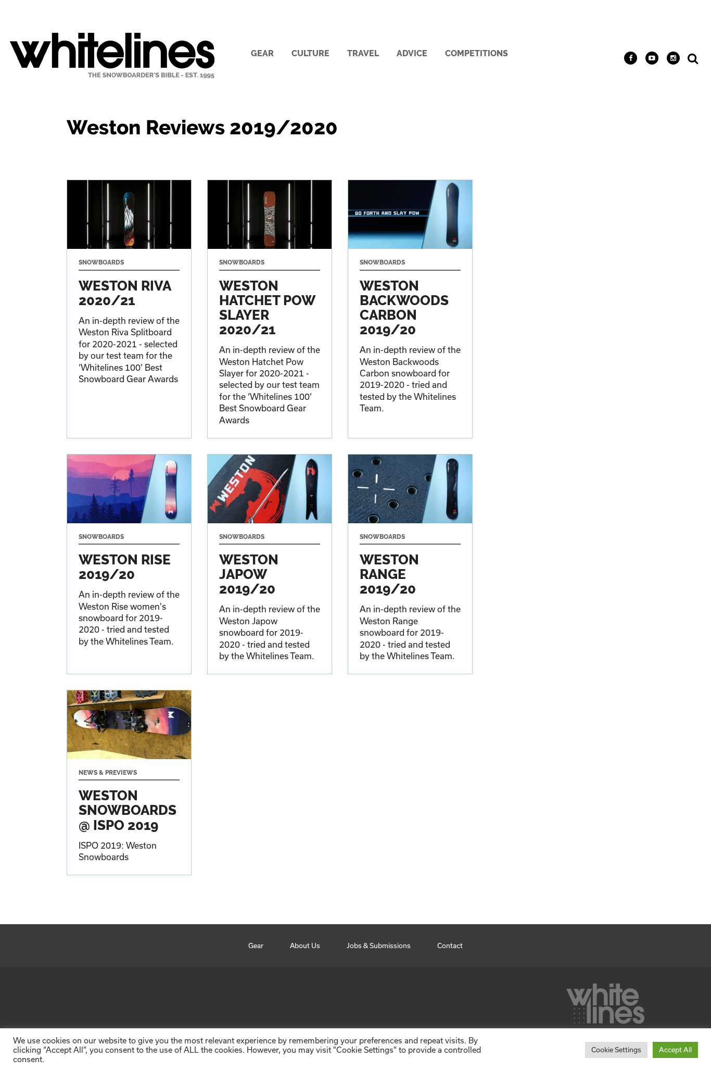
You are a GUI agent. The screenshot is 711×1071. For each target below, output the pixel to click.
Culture (310, 53)
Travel (363, 53)
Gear (262, 53)
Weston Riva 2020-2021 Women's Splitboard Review (129, 308)
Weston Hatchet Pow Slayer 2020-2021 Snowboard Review (270, 308)
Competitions (476, 53)
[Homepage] (605, 1001)
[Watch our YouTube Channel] (651, 58)
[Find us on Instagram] (673, 58)
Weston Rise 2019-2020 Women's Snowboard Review (129, 564)
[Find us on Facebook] (630, 58)
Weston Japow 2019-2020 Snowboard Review (270, 564)
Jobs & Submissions (379, 945)
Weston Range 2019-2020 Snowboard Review (410, 564)
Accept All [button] (675, 1049)
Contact (450, 945)
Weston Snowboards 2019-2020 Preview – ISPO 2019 (129, 782)
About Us (305, 945)
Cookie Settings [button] (616, 1049)
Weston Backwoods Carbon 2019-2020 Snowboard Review (410, 308)
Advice (412, 53)
